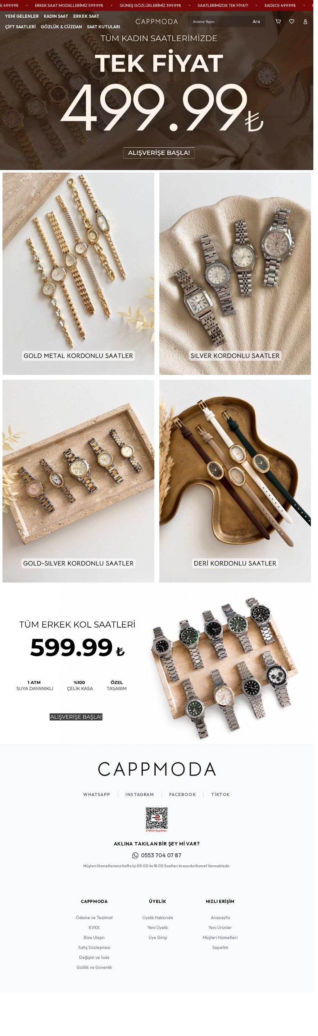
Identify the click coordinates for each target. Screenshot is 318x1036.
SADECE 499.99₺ (219, 5)
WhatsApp (96, 790)
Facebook (182, 790)
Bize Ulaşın (94, 933)
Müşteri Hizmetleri (220, 933)
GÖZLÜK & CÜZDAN (61, 27)
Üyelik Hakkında (158, 913)
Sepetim (220, 943)
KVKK (94, 923)
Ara (256, 21)
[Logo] (156, 21)
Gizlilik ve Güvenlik (94, 962)
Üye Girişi (158, 933)
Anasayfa (220, 913)
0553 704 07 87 (161, 850)
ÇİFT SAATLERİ (20, 27)
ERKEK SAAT (86, 16)
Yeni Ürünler (220, 923)
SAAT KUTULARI (103, 27)
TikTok (220, 790)
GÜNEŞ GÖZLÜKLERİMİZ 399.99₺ (89, 5)
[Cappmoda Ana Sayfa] (156, 764)
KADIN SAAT (56, 16)
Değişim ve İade (94, 952)
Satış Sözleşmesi (94, 943)
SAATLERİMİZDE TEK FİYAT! (162, 5)
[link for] (156, 89)
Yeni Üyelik (158, 923)
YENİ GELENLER (22, 16)
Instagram (139, 790)
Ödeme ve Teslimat (94, 913)
